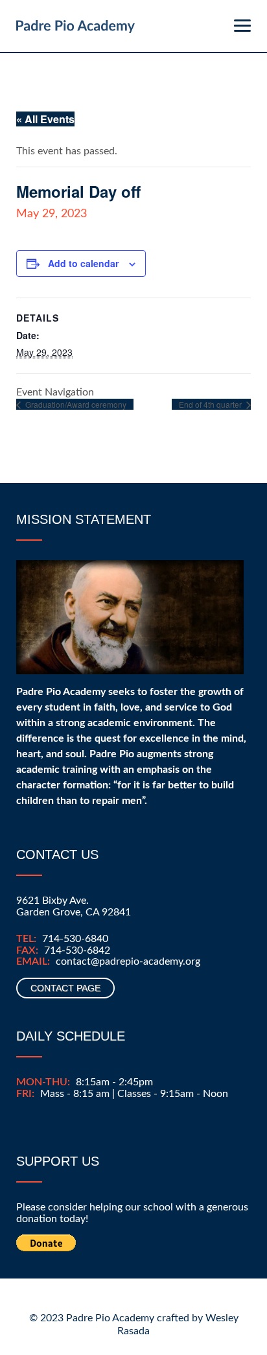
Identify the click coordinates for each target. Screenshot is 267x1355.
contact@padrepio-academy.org (128, 961)
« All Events (45, 119)
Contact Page (65, 988)
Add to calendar (83, 263)
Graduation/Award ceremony (74, 404)
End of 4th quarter (211, 404)
